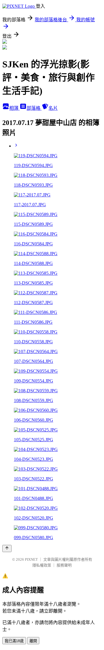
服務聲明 (64, 565)
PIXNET (31, 559)
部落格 (34, 108)
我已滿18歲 (14, 641)
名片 (53, 108)
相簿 (14, 108)
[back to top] (7, 548)
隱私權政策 (41, 565)
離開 (33, 641)
